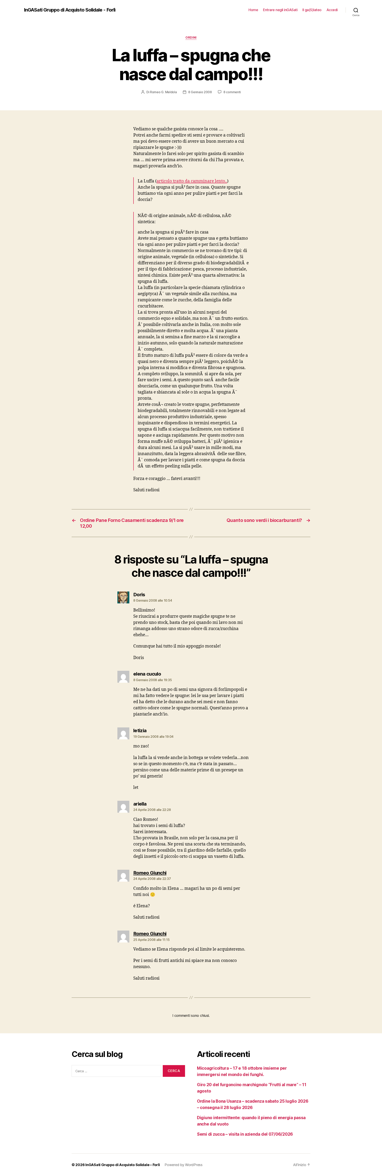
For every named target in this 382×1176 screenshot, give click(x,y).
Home (253, 10)
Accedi (332, 10)
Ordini (190, 37)
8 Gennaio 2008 (200, 92)
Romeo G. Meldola (163, 92)
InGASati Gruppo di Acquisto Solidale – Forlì (122, 1165)
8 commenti (232, 92)
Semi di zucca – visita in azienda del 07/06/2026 (245, 1134)
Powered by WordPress (184, 1165)
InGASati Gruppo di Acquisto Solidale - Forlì (69, 10)
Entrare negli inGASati (280, 10)
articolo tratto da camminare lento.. (192, 181)
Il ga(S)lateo (312, 10)
